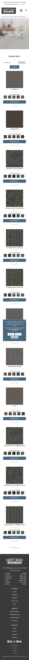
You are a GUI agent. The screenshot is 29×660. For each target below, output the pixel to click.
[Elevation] (14, 136)
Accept (11, 334)
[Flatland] (22, 136)
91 (16, 547)
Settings (14, 337)
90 (14, 547)
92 (19, 547)
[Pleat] (18, 255)
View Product (14, 102)
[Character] (10, 176)
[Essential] (10, 374)
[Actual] (14, 79)
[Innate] (18, 374)
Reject (18, 334)
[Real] (22, 97)
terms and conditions (12, 329)
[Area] (14, 119)
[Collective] (14, 176)
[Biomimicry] (14, 158)
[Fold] (14, 255)
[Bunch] (10, 255)
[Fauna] (18, 136)
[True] (23, 413)
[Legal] (18, 97)
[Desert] (10, 136)
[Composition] (18, 176)
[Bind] (14, 237)
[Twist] (22, 255)
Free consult (22, 4)
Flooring (7, 16)
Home (3, 16)
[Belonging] (14, 316)
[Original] (22, 374)
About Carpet (13, 16)
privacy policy (16, 327)
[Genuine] (14, 97)
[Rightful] (19, 413)
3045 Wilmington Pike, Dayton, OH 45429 (15, 2)
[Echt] (10, 97)
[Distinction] (22, 176)
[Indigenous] (14, 374)
